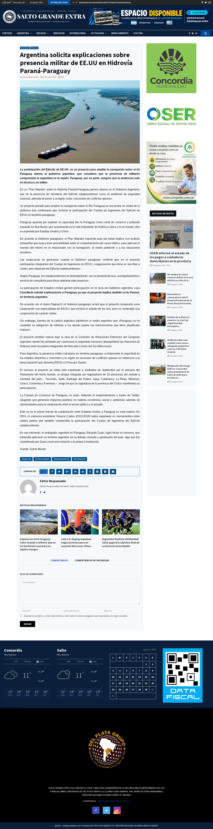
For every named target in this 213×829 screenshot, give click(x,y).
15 (146, 676)
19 (126, 683)
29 (146, 689)
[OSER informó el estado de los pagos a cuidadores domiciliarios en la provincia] (171, 234)
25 (120, 689)
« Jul (112, 700)
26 (126, 689)
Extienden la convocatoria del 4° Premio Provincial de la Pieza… (108, 2)
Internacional (78, 33)
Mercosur (59, 33)
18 (120, 683)
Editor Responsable (31, 77)
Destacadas (25, 48)
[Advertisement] (171, 443)
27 (133, 689)
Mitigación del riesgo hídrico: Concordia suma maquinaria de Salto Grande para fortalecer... (178, 371)
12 (126, 676)
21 (139, 683)
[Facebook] (190, 33)
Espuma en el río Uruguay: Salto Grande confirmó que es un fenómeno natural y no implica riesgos (38, 544)
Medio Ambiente (119, 33)
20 (133, 683)
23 (152, 683)
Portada (7, 33)
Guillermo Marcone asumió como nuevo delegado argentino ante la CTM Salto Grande (178, 345)
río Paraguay (79, 459)
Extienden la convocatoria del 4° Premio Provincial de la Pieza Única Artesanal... (180, 299)
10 (113, 676)
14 (139, 676)
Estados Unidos (42, 459)
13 (133, 676)
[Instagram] (197, 33)
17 (113, 683)
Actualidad (97, 33)
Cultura (138, 33)
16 (152, 676)
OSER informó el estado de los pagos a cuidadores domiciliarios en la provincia (170, 257)
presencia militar (61, 459)
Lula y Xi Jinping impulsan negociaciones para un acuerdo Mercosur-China (76, 542)
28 (139, 689)
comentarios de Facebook (92, 560)
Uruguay (41, 33)
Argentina (23, 33)
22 (146, 683)
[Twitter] (193, 33)
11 (120, 676)
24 (113, 689)
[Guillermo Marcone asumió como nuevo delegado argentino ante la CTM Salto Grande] (158, 343)
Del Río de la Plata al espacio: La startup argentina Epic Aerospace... (178, 322)
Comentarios (59, 560)
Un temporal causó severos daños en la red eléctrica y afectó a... (180, 277)
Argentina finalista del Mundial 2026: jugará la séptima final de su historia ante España (120, 542)
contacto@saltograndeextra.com (113, 800)
